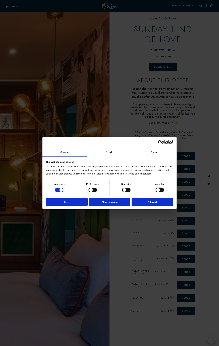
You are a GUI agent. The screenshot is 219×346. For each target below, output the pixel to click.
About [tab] (154, 152)
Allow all (152, 202)
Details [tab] (109, 152)
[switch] (92, 190)
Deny (66, 202)
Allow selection (110, 202)
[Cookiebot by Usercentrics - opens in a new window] (160, 142)
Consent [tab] (64, 152)
